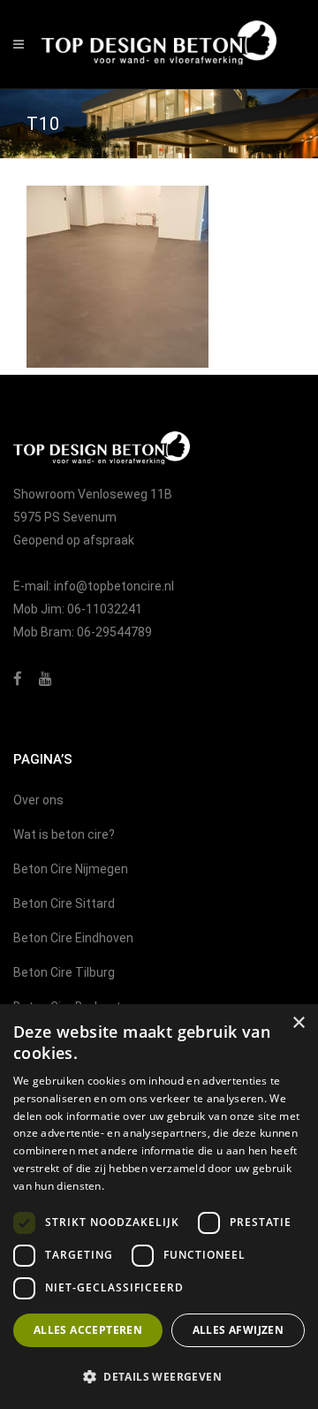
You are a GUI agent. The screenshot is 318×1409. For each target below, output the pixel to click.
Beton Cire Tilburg (64, 972)
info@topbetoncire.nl (114, 586)
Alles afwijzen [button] (238, 1329)
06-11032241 (104, 609)
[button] (159, 1377)
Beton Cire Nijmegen (70, 869)
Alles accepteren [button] (88, 1329)
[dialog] (159, 1206)
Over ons (38, 800)
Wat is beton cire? (64, 834)
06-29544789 (114, 632)
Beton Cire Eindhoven (73, 938)
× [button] (298, 1023)
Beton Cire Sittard (64, 903)
